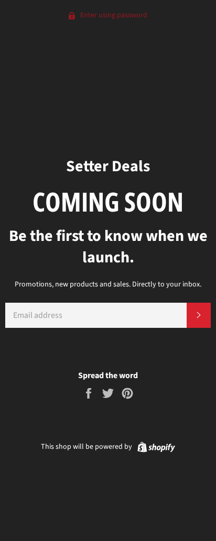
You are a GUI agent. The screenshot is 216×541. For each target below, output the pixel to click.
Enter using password (113, 15)
